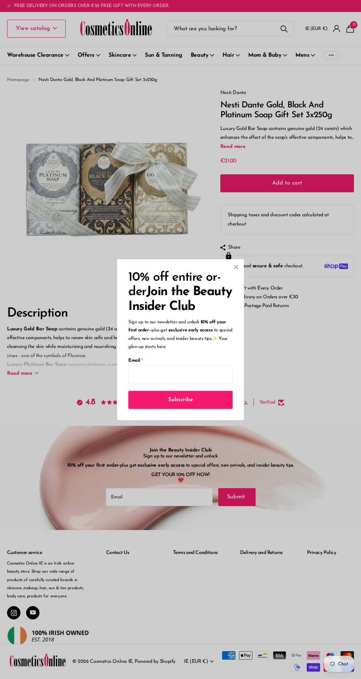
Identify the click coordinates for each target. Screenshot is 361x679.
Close (236, 267)
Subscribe (180, 399)
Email (135, 360)
